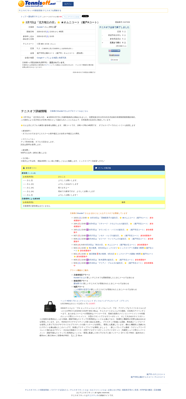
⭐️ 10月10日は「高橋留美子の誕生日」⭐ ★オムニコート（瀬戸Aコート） (118, 218)
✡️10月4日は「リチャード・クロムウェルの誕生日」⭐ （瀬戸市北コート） (117, 224)
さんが (80, 278)
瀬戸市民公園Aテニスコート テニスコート (148, 377)
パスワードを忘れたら (59, 390)
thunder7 (40, 27)
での (78, 284)
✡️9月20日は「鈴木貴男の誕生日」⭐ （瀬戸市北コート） (110, 260)
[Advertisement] (149, 47)
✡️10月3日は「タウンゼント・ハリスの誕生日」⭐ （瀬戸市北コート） (115, 230)
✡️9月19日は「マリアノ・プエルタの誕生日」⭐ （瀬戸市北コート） (115, 263)
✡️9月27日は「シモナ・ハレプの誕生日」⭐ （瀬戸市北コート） (113, 236)
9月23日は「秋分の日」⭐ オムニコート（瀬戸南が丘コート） (111, 245)
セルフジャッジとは (98, 390)
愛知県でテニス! (35, 17)
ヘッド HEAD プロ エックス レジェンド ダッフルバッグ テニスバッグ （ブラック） (95, 301)
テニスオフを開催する (52, 10)
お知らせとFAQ (114, 390)
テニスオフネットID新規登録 (30, 10)
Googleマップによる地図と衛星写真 (51, 58)
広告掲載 (157, 390)
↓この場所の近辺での (82, 289)
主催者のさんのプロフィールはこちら (69, 111)
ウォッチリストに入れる (71, 17)
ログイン (68, 4)
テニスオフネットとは (79, 390)
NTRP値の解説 (146, 390)
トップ (58, 1)
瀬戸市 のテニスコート (155, 374)
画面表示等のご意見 (130, 390)
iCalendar (115, 60)
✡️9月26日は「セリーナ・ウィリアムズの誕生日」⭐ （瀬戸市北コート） (116, 239)
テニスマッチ (93, 395)
